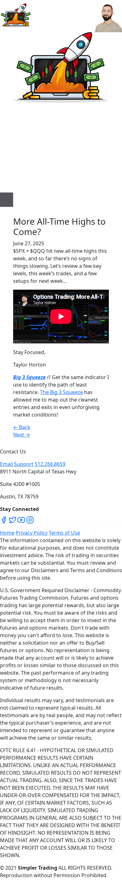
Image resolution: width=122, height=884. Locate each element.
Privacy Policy (32, 532)
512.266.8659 (50, 464)
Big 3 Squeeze (29, 377)
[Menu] (6, 199)
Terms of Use (64, 532)
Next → (21, 434)
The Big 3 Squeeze (61, 392)
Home (7, 532)
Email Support (16, 464)
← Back (21, 427)
